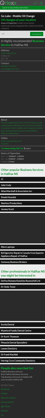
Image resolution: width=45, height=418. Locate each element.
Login (35, 3)
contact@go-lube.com (10, 69)
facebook (5, 143)
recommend (36, 34)
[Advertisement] (22, 93)
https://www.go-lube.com (11, 141)
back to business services (15, 7)
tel (8, 66)
